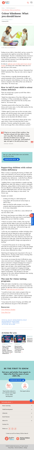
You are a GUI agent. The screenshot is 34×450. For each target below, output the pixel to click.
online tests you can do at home (14, 289)
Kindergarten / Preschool (11, 323)
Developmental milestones (10, 321)
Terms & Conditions (19, 447)
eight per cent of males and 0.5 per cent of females (16, 65)
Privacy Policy (11, 447)
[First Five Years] (6, 3)
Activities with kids (8, 324)
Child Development (10, 8)
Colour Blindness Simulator (8, 310)
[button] (11, 159)
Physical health (7, 320)
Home (3, 8)
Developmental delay (20, 320)
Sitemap (25, 447)
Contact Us (5, 424)
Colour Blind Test (5, 312)
